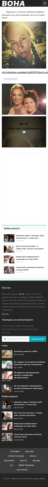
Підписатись (38, 339)
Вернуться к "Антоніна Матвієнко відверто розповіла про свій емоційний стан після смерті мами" (23, 15)
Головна (15, 451)
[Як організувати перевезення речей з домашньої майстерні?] (7, 388)
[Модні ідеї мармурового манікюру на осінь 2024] (9, 259)
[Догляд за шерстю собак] (7, 354)
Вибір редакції (26, 465)
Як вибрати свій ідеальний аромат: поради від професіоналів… (26, 375)
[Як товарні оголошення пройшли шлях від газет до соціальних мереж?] (7, 365)
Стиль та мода (16, 456)
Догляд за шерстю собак (25, 351)
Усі (11, 465)
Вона (21, 294)
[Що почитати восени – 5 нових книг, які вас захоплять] (9, 249)
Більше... (6, 314)
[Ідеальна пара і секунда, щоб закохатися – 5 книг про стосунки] (9, 238)
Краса (33, 456)
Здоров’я (9, 461)
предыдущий (10, 79)
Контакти (22, 470)
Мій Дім (36, 461)
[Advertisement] (22, 172)
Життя (23, 461)
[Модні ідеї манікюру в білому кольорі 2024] (9, 270)
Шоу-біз (29, 451)
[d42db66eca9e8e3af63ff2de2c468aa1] (24, 99)
